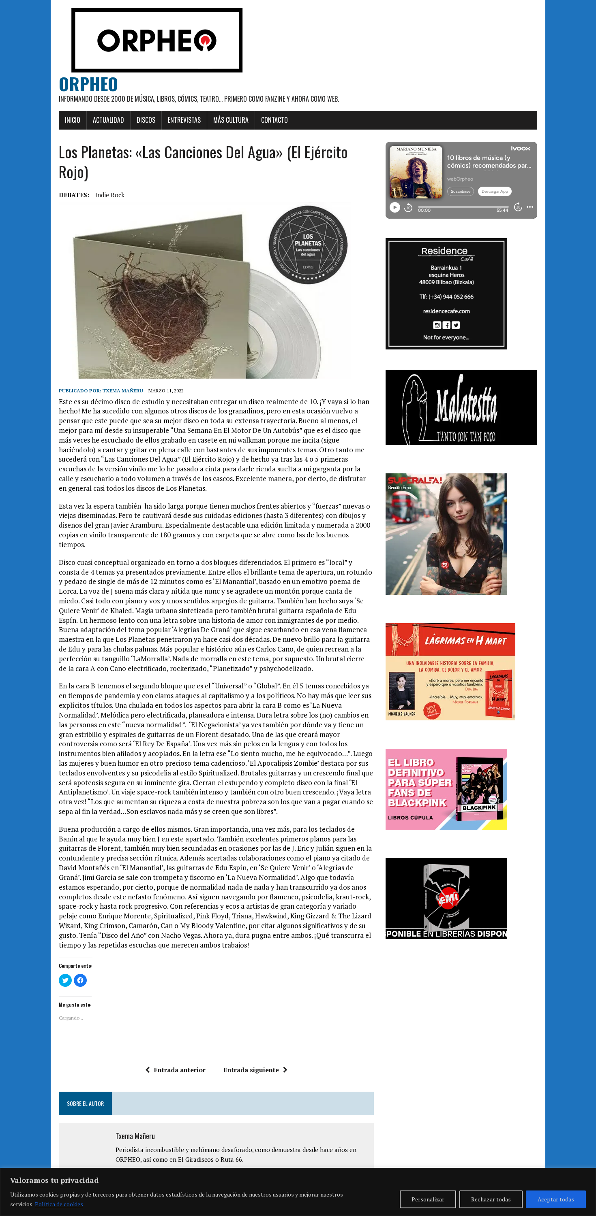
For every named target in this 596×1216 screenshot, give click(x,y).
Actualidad (108, 120)
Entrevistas (184, 120)
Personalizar (428, 1199)
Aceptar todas (556, 1199)
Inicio (72, 120)
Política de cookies (59, 1204)
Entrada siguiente (251, 1069)
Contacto (274, 120)
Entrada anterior (180, 1069)
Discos (146, 120)
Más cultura (231, 120)
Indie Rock (109, 195)
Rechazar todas (491, 1199)
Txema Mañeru (123, 391)
